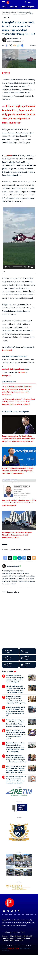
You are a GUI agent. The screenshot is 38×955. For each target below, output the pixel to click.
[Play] (6, 267)
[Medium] (10, 665)
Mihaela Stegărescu (13, 38)
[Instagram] (10, 658)
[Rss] (19, 911)
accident (8, 155)
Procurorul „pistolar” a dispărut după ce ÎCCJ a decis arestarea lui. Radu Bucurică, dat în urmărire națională (18, 402)
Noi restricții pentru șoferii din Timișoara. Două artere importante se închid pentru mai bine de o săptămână (16, 779)
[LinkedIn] (27, 658)
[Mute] (29, 267)
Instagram (6, 375)
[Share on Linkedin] (19, 558)
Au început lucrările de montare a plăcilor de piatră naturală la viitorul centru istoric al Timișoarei (15, 678)
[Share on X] (10, 45)
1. (4, 271)
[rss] (27, 665)
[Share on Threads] (29, 558)
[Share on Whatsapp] (15, 558)
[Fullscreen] (32, 267)
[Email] (14, 45)
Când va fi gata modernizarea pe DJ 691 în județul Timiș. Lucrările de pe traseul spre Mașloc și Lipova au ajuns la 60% (15, 711)
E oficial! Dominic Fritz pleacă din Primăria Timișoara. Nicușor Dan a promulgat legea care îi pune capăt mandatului (17, 390)
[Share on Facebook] (6, 45)
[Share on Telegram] (24, 558)
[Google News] (7, 911)
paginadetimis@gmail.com (13, 368)
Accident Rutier (16, 550)
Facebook (21, 372)
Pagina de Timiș (13, 948)
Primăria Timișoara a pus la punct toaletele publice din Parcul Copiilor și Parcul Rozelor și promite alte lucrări (15, 723)
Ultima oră (6, 18)
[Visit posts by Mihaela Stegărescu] (4, 39)
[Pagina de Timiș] (8, 2)
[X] (27, 651)
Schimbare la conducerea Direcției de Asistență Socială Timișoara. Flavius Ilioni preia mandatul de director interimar (16, 758)
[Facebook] (10, 651)
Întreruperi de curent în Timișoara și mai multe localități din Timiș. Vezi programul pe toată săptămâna (16, 699)
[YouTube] (3, 911)
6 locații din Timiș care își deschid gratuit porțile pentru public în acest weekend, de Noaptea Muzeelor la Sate (15, 689)
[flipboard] (15, 911)
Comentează (7, 350)
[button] (4, 2)
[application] (19, 238)
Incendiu (27, 550)
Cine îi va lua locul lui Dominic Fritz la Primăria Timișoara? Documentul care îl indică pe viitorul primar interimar (16, 769)
